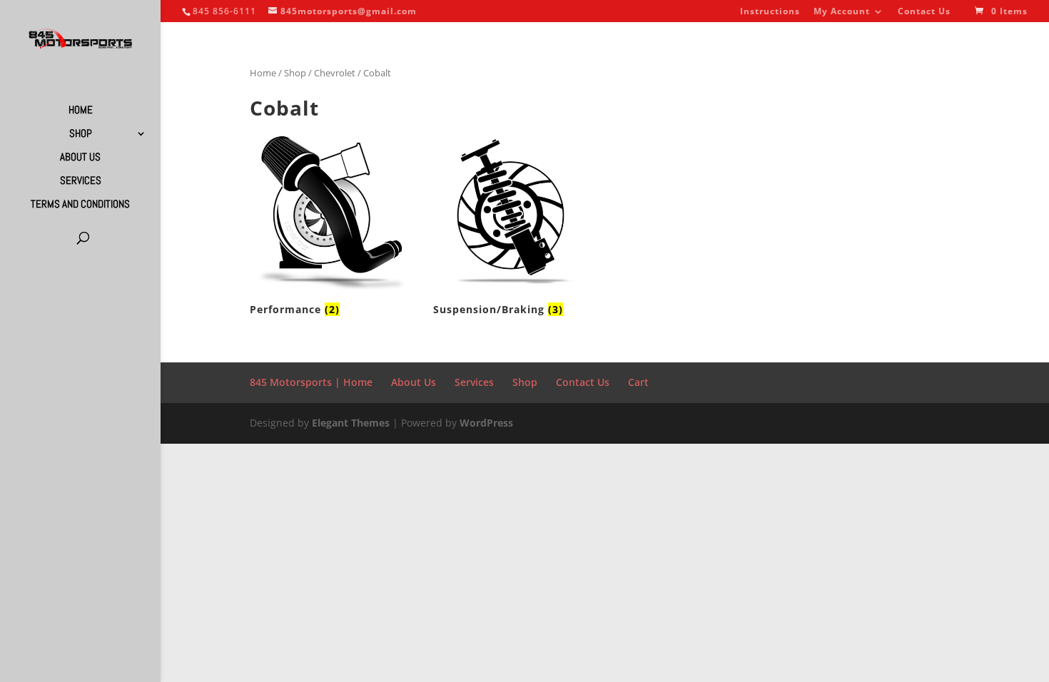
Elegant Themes (351, 422)
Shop (80, 134)
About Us (80, 157)
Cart (638, 382)
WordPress (486, 422)
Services (80, 181)
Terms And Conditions (80, 204)
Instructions (770, 12)
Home (81, 110)
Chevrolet (334, 72)
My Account (842, 12)
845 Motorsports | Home (311, 382)
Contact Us (924, 12)
